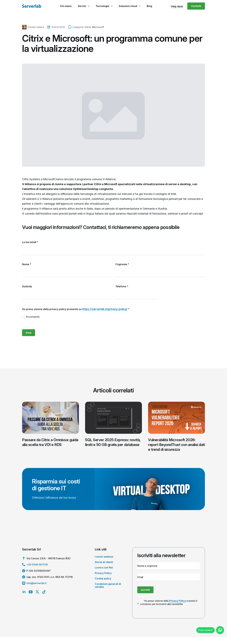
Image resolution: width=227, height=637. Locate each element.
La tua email (30, 242)
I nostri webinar (104, 556)
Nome (26, 264)
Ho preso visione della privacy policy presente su (75, 309)
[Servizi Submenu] (88, 6)
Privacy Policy (103, 573)
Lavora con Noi (104, 567)
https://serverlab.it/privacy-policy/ (104, 309)
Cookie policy (103, 578)
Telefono (121, 286)
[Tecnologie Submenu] (111, 6)
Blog (149, 6)
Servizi (82, 6)
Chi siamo (66, 6)
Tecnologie (102, 6)
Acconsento (32, 316)
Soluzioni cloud (128, 6)
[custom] (44, 592)
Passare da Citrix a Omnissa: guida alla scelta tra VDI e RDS (50, 442)
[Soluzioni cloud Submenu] (139, 6)
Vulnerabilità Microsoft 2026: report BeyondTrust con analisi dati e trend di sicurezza (176, 445)
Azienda (27, 286)
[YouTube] (31, 592)
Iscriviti (145, 589)
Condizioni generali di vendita (108, 585)
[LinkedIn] (24, 592)
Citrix (87, 27)
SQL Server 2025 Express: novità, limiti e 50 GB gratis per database (113, 442)
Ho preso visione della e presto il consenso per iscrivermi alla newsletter (168, 602)
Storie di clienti (104, 562)
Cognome (122, 264)
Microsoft (98, 27)
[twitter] (37, 592)
